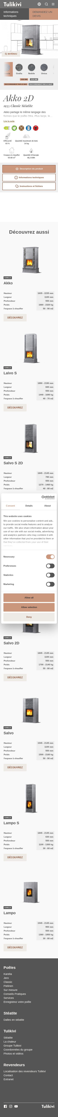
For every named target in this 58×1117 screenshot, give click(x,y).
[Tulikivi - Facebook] (5, 1106)
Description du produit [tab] (31, 169)
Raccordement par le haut (40, 84)
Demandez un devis (42, 13)
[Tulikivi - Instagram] (10, 1106)
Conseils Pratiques (15, 993)
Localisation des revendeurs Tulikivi (25, 1071)
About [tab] (47, 505)
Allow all (29, 597)
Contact (8, 1075)
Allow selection (29, 607)
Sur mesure (10, 989)
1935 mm (24, 79)
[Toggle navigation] (53, 4)
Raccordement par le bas (16, 84)
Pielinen (8, 986)
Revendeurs (14, 1065)
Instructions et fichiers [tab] (31, 186)
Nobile (31, 73)
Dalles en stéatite (14, 1019)
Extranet (9, 1079)
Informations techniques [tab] (31, 177)
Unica (44, 73)
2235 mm (34, 79)
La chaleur (10, 1041)
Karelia (8, 974)
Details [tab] (29, 505)
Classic (8, 982)
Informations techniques (11, 13)
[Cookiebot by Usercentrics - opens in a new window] (42, 497)
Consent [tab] (10, 505)
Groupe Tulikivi (12, 1045)
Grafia (19, 73)
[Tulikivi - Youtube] (16, 1106)
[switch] (50, 566)
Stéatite (10, 1013)
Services (9, 997)
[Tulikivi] (16, 4)
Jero (6, 978)
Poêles (10, 968)
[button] (46, 4)
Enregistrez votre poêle (17, 1001)
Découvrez (15, 317)
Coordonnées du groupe (18, 1049)
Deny (29, 617)
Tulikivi (10, 1031)
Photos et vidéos (13, 1053)
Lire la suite (9, 121)
